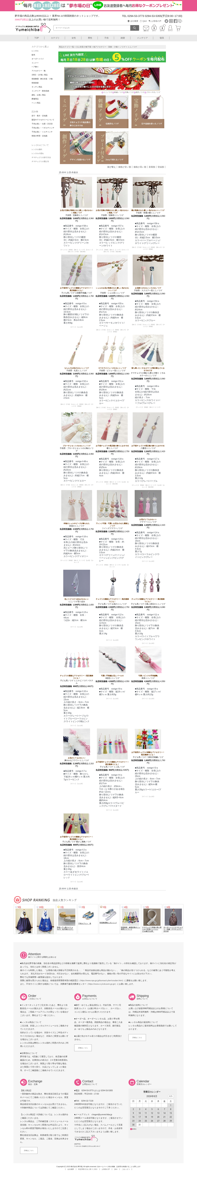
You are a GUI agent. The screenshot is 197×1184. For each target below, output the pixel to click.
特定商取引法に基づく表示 (87, 1169)
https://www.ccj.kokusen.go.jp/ (101, 984)
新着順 (152, 167)
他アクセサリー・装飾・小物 (105, 47)
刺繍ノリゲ (118, 92)
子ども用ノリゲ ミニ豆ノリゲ (112, 764)
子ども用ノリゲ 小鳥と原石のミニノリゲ (148, 601)
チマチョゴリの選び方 (40, 161)
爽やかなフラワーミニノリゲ (76, 759)
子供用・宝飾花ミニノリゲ (76, 212)
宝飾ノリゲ (129, 92)
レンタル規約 (37, 149)
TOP (36, 38)
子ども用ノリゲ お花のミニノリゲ (112, 601)
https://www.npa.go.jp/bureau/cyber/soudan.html (101, 980)
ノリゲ (122, 47)
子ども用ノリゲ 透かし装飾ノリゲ (76, 839)
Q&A (144, 21)
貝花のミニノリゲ (77, 524)
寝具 (162, 38)
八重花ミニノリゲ (148, 447)
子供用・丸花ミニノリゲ (76, 369)
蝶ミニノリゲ (112, 447)
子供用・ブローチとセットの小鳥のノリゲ (77, 448)
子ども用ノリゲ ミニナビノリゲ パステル (76, 679)
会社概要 (134, 21)
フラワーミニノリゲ (148, 520)
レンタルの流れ (38, 153)
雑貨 (123, 38)
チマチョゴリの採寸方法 (41, 157)
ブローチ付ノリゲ (153, 92)
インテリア (142, 38)
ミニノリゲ (107, 92)
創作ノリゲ (140, 92)
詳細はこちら (83, 1048)
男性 (90, 38)
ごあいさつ (126, 1169)
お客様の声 (156, 21)
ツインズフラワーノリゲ (112, 525)
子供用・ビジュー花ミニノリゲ (112, 369)
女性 (74, 38)
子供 (106, 38)
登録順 (161, 167)
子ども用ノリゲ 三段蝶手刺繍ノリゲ (76, 290)
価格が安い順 (124, 167)
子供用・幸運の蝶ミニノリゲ (148, 211)
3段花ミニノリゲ (112, 677)
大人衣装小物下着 (83, 47)
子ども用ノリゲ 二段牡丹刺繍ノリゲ (148, 754)
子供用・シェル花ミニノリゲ (112, 290)
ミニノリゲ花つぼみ (76, 600)
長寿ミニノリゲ (148, 677)
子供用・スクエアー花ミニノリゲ (148, 289)
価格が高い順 (139, 167)
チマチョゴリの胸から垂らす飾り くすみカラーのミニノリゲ (148, 372)
